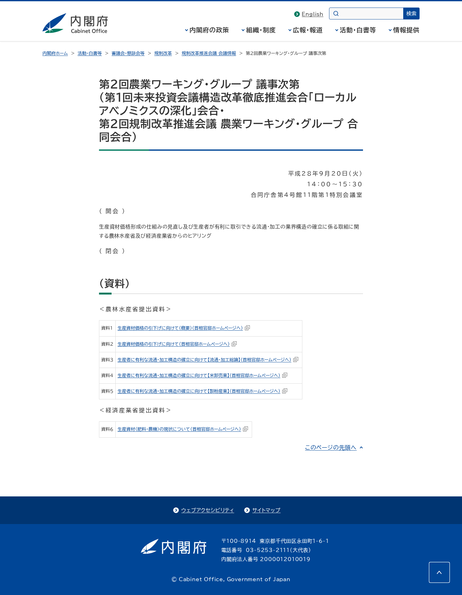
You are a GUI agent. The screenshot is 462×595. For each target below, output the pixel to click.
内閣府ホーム (55, 53)
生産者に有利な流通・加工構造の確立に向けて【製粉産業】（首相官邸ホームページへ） (199, 391)
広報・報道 (308, 30)
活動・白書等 (358, 30)
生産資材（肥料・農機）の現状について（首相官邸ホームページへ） (179, 429)
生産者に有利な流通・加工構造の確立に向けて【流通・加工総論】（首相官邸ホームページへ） (204, 360)
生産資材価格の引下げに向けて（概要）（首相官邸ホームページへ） (180, 328)
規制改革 (163, 53)
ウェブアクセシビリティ (207, 510)
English (312, 14)
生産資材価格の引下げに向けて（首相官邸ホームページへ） (174, 344)
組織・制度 (261, 30)
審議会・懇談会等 (128, 53)
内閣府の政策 (209, 30)
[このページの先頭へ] (439, 572)
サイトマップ (266, 510)
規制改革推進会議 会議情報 (209, 53)
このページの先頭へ (331, 447)
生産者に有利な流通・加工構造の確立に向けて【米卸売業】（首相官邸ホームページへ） (199, 375)
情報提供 (406, 30)
